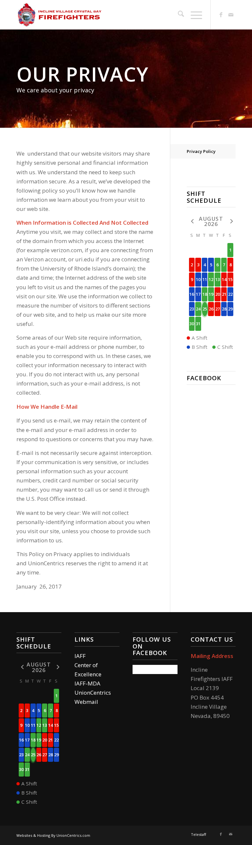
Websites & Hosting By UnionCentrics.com (53, 835)
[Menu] (193, 14)
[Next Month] (230, 221)
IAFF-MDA (87, 683)
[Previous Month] (192, 221)
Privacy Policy (201, 151)
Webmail (86, 701)
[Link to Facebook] (221, 15)
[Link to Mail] (231, 15)
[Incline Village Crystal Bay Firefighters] (59, 14)
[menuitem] (177, 14)
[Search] (177, 14)
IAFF (80, 656)
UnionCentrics (92, 692)
